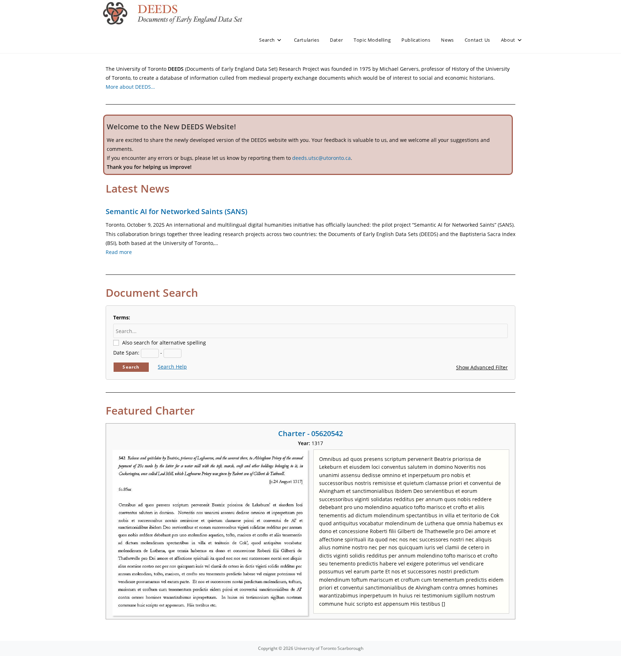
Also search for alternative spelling (164, 342)
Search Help (172, 366)
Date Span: (126, 352)
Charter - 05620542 (310, 433)
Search (131, 367)
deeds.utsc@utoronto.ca (321, 157)
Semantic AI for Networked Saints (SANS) (176, 211)
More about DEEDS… (130, 86)
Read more (119, 252)
